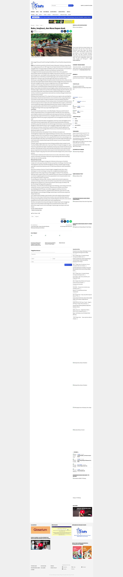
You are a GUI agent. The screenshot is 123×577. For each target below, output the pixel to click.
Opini (78, 111)
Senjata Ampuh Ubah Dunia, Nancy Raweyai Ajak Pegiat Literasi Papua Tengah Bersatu (82, 298)
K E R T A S (87, 133)
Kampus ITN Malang (77, 497)
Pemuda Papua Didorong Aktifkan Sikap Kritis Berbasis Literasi (82, 306)
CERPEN (76, 120)
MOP (76, 127)
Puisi (76, 118)
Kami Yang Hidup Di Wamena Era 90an (84, 461)
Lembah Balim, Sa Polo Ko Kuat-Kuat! (84, 456)
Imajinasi (37, 216)
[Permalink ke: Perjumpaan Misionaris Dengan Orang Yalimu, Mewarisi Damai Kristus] (37, 238)
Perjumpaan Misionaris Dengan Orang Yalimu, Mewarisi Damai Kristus (36, 244)
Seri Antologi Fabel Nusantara (66, 225)
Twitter (74, 567)
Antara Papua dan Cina (82, 465)
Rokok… (79, 107)
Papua (76, 123)
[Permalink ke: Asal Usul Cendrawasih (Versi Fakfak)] (82, 91)
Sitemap (32, 569)
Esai (78, 464)
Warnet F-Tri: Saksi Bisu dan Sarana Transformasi (80, 291)
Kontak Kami (43, 565)
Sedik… (79, 102)
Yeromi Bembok (76, 138)
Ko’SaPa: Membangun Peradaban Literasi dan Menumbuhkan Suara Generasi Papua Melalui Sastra (82, 269)
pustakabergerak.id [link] (35, 189)
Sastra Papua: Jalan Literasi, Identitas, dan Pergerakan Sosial (81, 277)
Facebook (65, 567)
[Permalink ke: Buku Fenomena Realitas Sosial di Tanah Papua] (51, 238)
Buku (33, 216)
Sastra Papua (77, 125)
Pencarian (71, 5)
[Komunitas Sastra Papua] (37, 5)
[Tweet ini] (65, 31)
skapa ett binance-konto (78, 133)
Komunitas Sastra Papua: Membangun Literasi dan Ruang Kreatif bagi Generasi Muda (82, 251)
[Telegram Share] (67, 31)
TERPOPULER (76, 84)
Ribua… (79, 112)
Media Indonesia (39, 208)
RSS (73, 569)
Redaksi (52, 565)
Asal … (74, 98)
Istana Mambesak (81, 470)
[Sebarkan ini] (62, 31)
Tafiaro (78, 106)
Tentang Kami (34, 565)
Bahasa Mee (79, 101)
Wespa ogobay (76, 135)
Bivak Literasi (62, 242)
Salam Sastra (76, 249)
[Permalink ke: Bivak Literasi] (65, 238)
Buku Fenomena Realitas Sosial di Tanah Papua (50, 243)
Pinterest (84, 567)
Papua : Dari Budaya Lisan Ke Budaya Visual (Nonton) (81, 313)
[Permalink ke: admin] (32, 31)
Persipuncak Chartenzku (78, 284)
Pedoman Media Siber (35, 567)
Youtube (64, 569)
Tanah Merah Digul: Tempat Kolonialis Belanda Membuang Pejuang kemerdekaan (40, 226)
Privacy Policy (54, 567)
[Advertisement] (82, 341)
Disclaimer (43, 567)
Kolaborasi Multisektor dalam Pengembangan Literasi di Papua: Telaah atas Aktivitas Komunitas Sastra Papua (82, 260)
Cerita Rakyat (75, 97)
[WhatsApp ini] (70, 31)
